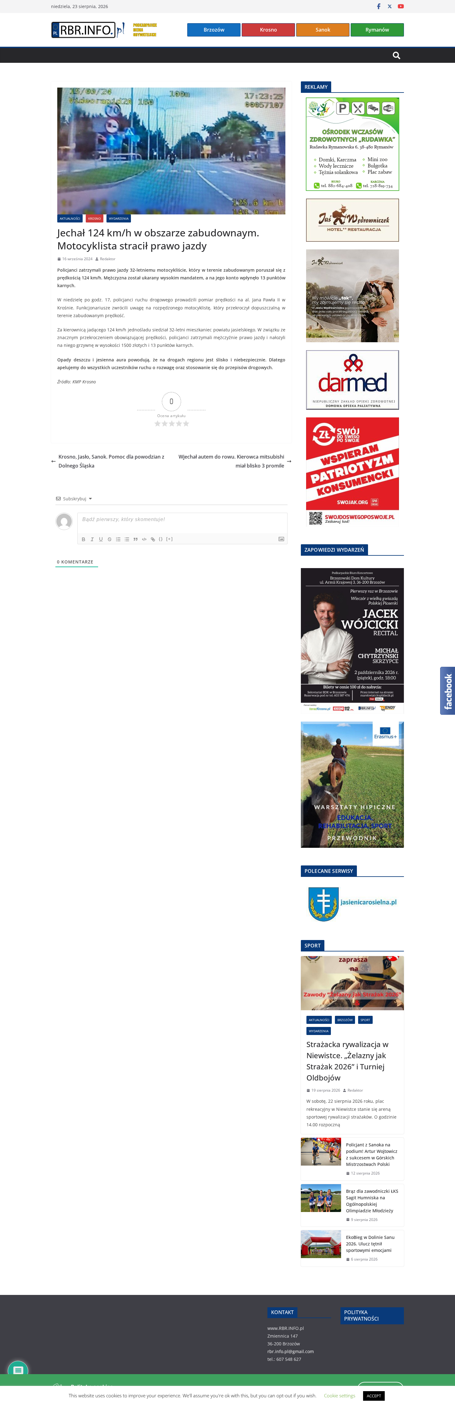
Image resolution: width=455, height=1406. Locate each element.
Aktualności (70, 218)
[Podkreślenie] (101, 539)
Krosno (268, 29)
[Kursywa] (92, 539)
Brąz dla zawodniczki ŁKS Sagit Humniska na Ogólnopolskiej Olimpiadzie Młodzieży (372, 1201)
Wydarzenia (118, 218)
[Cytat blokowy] (135, 539)
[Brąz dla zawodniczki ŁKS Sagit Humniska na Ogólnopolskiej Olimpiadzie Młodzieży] (321, 1205)
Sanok (323, 29)
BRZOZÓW (345, 1020)
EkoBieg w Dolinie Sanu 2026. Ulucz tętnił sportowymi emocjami (370, 1243)
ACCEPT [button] (374, 1396)
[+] (169, 539)
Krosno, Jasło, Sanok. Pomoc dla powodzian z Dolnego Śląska (111, 461)
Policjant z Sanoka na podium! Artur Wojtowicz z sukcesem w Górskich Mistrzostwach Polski (371, 1154)
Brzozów (214, 29)
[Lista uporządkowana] (118, 539)
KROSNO (94, 218)
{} (161, 539)
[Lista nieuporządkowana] (127, 539)
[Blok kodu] (144, 539)
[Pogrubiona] (83, 539)
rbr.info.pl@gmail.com (290, 1351)
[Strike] (109, 539)
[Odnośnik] (153, 539)
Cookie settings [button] (339, 1395)
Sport (365, 1020)
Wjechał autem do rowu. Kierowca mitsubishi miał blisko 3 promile (231, 461)
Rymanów (377, 29)
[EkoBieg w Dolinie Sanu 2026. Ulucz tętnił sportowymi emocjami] (321, 1248)
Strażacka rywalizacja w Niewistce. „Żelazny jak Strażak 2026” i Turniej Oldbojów (347, 1061)
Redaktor (107, 258)
